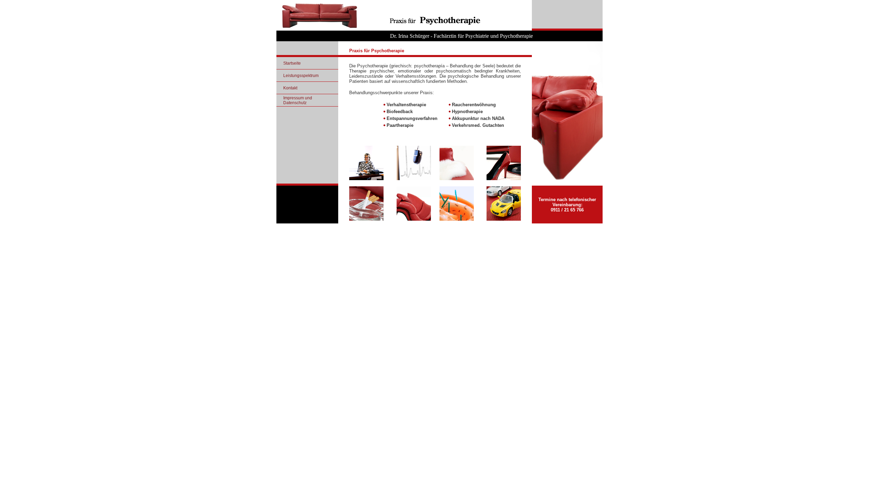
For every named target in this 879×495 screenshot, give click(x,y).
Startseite (292, 63)
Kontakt (290, 88)
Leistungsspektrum (301, 75)
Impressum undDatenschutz (297, 100)
